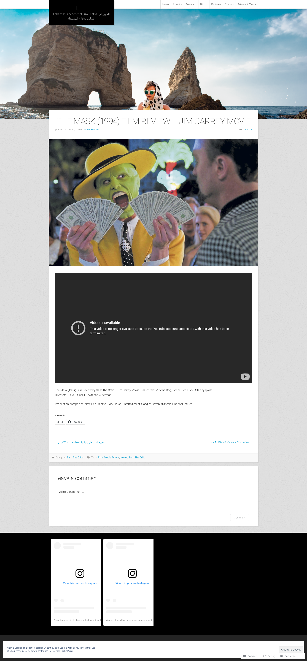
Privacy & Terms (247, 4)
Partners (216, 4)
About (176, 4)
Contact (229, 4)
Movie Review (111, 457)
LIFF (81, 7)
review (123, 457)
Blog (202, 4)
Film (100, 457)
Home (165, 4)
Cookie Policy (67, 651)
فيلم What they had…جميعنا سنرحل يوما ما (81, 442)
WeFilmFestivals (91, 129)
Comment (247, 129)
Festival (190, 4)
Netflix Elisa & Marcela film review (230, 442)
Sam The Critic (75, 457)
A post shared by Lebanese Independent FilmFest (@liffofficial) (89, 620)
